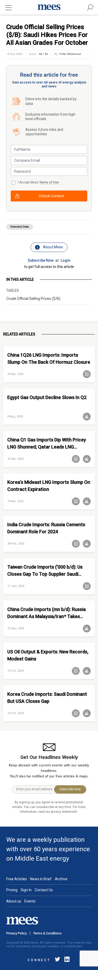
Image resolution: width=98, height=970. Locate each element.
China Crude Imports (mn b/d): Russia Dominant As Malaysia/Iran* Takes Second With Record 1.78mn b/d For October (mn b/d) (46, 613)
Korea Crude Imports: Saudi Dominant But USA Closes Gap (47, 697)
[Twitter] (57, 960)
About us (13, 901)
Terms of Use (49, 182)
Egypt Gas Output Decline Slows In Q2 (47, 397)
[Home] (49, 7)
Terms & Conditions (47, 933)
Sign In (26, 890)
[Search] (90, 7)
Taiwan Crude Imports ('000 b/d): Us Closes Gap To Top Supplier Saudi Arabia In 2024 (45, 570)
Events (30, 901)
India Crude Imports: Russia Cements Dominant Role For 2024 (46, 528)
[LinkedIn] (66, 960)
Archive (61, 879)
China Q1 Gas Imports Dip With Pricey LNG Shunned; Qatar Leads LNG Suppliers (46, 443)
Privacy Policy (16, 933)
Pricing (12, 890)
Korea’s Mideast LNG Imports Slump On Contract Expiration (48, 485)
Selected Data (19, 226)
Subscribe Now (41, 260)
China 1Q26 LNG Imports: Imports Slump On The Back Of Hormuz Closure (48, 358)
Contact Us (44, 890)
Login (65, 260)
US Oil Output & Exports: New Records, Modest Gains (47, 655)
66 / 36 (43, 54)
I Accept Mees (38, 182)
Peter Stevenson (70, 54)
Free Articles (16, 879)
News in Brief (41, 879)
